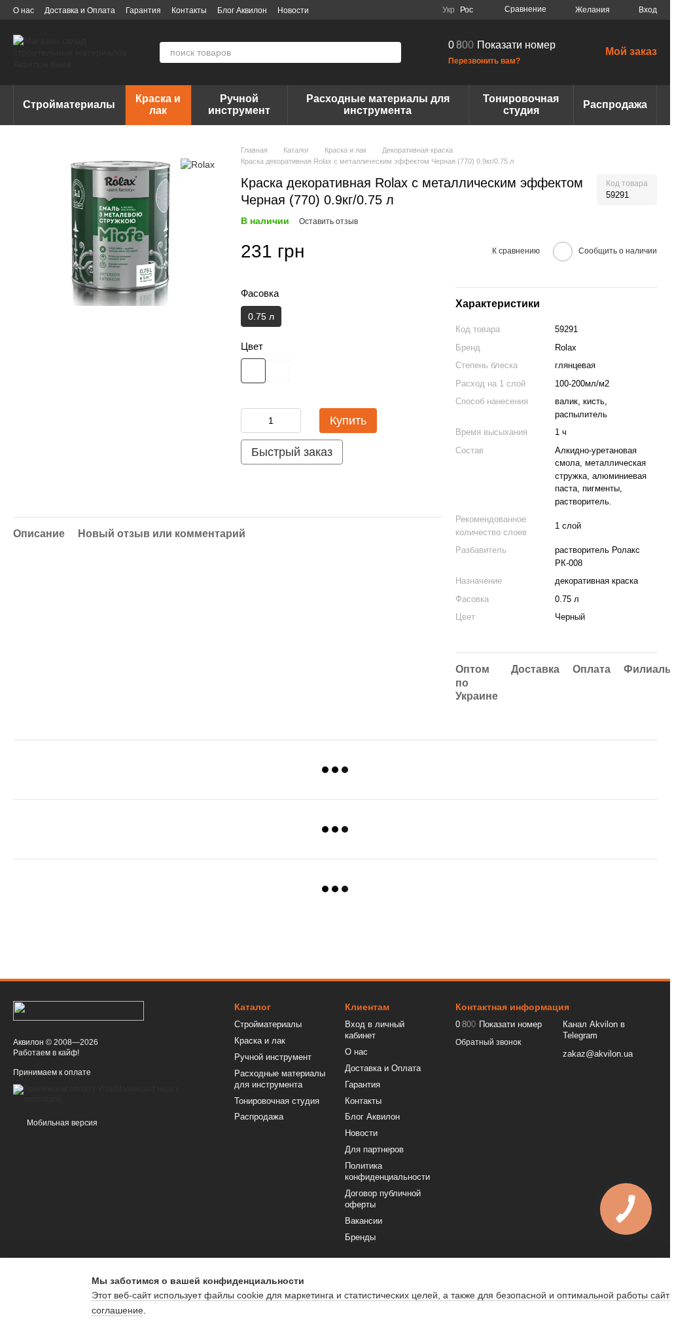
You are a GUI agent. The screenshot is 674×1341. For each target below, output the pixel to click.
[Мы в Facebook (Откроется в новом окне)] (361, 10)
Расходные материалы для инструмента (378, 104)
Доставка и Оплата (79, 10)
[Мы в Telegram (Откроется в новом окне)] (408, 10)
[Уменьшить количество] (250, 420)
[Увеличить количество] (291, 420)
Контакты (189, 10)
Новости (293, 10)
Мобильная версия (61, 1122)
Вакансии (363, 1221)
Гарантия (143, 10)
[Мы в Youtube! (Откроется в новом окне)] (377, 10)
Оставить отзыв (328, 221)
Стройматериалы (69, 104)
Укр (448, 10)
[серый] (279, 371)
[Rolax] (197, 164)
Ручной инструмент (239, 104)
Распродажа (615, 104)
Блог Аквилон (242, 10)
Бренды (360, 1237)
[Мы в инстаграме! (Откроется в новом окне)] (392, 10)
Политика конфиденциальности (387, 1171)
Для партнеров (374, 1149)
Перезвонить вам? (484, 61)
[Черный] (253, 371)
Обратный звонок (488, 1042)
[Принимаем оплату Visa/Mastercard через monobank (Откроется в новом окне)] (114, 1094)
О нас (23, 10)
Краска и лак (158, 104)
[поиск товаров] (390, 52)
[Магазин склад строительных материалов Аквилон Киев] (78, 1010)
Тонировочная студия (521, 104)
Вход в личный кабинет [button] (374, 1029)
